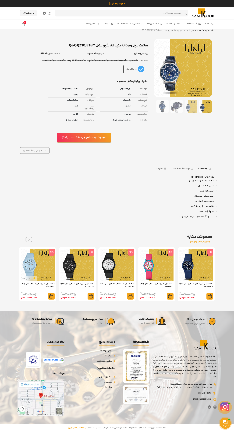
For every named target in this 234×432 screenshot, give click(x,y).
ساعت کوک (208, 30)
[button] (29, 239)
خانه (207, 24)
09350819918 (204, 393)
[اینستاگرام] (49, 13)
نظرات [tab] (159, 169)
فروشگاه (192, 24)
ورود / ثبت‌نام (28, 13)
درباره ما (109, 355)
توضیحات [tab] (203, 169)
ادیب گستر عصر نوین (78, 427)
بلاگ (106, 24)
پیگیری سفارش (106, 376)
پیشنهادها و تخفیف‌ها (128, 24)
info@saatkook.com (202, 399)
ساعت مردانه (109, 60)
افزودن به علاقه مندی (32, 150)
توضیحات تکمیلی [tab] (180, 169)
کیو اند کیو (139, 53)
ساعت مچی (196, 30)
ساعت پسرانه (122, 60)
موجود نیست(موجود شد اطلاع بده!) (84, 137)
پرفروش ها (153, 24)
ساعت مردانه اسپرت (95, 60)
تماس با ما (91, 24)
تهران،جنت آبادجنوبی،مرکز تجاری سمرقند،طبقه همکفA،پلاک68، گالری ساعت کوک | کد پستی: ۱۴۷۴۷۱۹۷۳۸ (184, 386)
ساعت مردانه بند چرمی (76, 60)
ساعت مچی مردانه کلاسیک (54, 60)
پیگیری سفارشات (105, 361)
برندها (172, 24)
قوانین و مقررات (106, 350)
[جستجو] (185, 13)
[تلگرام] (44, 13)
